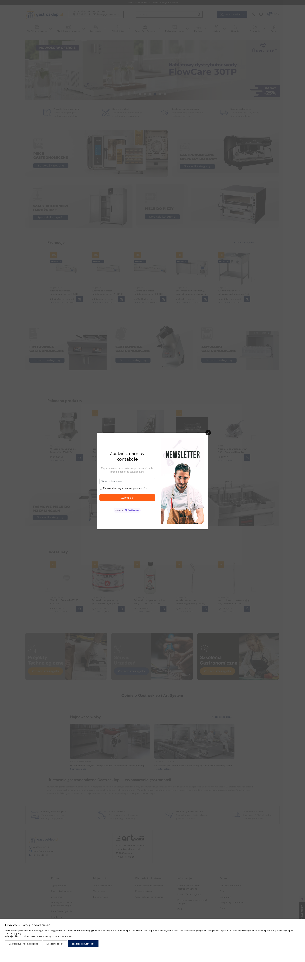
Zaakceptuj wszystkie (83, 943)
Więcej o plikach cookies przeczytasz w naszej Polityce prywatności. (38, 936)
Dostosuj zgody (55, 943)
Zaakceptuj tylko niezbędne (23, 943)
